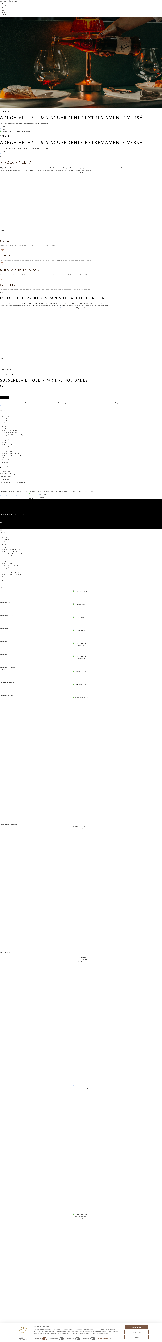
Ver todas (6, 428)
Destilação (7, 420)
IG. (5, 523)
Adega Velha (5, 3)
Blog (3, 10)
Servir (5, 423)
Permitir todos (136, 1327)
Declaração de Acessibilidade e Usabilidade (81, 491)
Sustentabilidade (6, 12)
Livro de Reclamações (61, 491)
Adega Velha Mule (9, 449)
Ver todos (7, 442)
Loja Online (5, 14)
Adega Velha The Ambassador (12, 455)
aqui (130, 403)
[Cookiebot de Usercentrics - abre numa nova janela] (22, 1338)
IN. (8, 523)
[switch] (61, 1338)
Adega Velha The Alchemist (11, 453)
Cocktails (4, 8)
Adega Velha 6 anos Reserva (8, 682)
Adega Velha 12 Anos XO (11, 432)
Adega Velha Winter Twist (11, 446)
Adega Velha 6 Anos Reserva (12, 430)
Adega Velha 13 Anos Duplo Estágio (14, 435)
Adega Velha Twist (9, 444)
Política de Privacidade (36, 491)
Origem (6, 418)
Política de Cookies (48, 491)
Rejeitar (136, 1337)
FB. (1, 523)
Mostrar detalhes (103, 1338)
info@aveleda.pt (4, 479)
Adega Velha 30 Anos (10, 437)
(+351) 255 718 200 (6, 477)
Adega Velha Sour (9, 451)
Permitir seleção (136, 1332)
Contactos (5, 462)
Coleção (4, 5)
